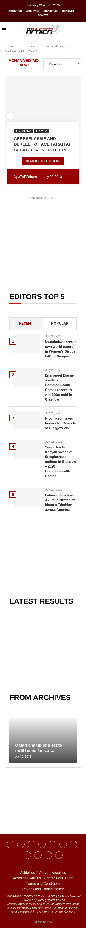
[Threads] (38, 855)
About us (15, 11)
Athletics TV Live (34, 872)
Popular (59, 323)
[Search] (81, 30)
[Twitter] (42, 844)
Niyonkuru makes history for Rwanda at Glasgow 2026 (60, 423)
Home (9, 46)
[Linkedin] (31, 844)
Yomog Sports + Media (51, 900)
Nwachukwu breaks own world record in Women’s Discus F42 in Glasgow (60, 349)
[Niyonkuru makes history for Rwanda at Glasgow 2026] (26, 420)
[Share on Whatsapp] (47, 101)
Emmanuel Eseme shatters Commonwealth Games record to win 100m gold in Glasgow (59, 387)
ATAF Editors (27, 177)
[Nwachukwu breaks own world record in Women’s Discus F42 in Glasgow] (26, 343)
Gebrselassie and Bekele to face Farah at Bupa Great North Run (42, 144)
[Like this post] (18, 101)
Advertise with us (27, 878)
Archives (32, 11)
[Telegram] (48, 855)
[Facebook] (10, 844)
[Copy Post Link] (59, 101)
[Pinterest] (59, 855)
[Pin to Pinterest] (34, 101)
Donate (43, 15)
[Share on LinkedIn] (40, 101)
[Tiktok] (63, 844)
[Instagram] (21, 844)
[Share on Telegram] (53, 101)
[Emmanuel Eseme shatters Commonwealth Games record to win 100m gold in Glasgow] (26, 377)
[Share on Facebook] (25, 101)
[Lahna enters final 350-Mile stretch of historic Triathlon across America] (26, 497)
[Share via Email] (68, 101)
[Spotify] (27, 855)
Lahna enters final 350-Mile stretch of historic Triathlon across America (60, 502)
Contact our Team (58, 878)
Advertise (50, 11)
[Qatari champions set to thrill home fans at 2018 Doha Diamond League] (43, 740)
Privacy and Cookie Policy (43, 889)
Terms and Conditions (43, 883)
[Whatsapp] (52, 844)
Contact (68, 11)
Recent (26, 323)
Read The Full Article (43, 161)
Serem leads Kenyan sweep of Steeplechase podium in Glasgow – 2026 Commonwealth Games (60, 461)
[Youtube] (73, 844)
